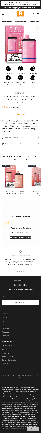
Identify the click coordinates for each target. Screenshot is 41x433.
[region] (20, 259)
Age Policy (6, 364)
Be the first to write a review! (20, 238)
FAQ (3, 321)
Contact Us (6, 336)
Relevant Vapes (7, 21)
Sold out (20, 114)
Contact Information (9, 360)
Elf (20, 89)
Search (4, 318)
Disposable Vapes (20, 21)
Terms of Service (8, 356)
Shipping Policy (8, 353)
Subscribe (20, 302)
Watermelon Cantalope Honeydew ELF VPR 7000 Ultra (14, 192)
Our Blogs (5, 328)
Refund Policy (7, 349)
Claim (4, 325)
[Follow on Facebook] (3, 370)
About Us (5, 332)
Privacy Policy (7, 346)
